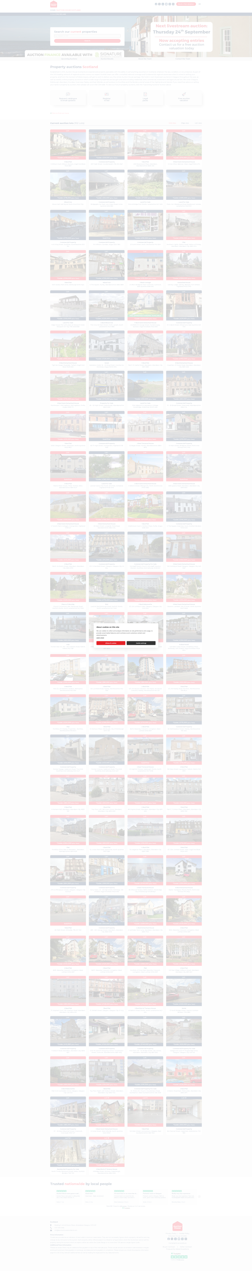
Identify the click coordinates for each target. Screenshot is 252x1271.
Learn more (100, 638)
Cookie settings (141, 643)
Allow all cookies (110, 643)
